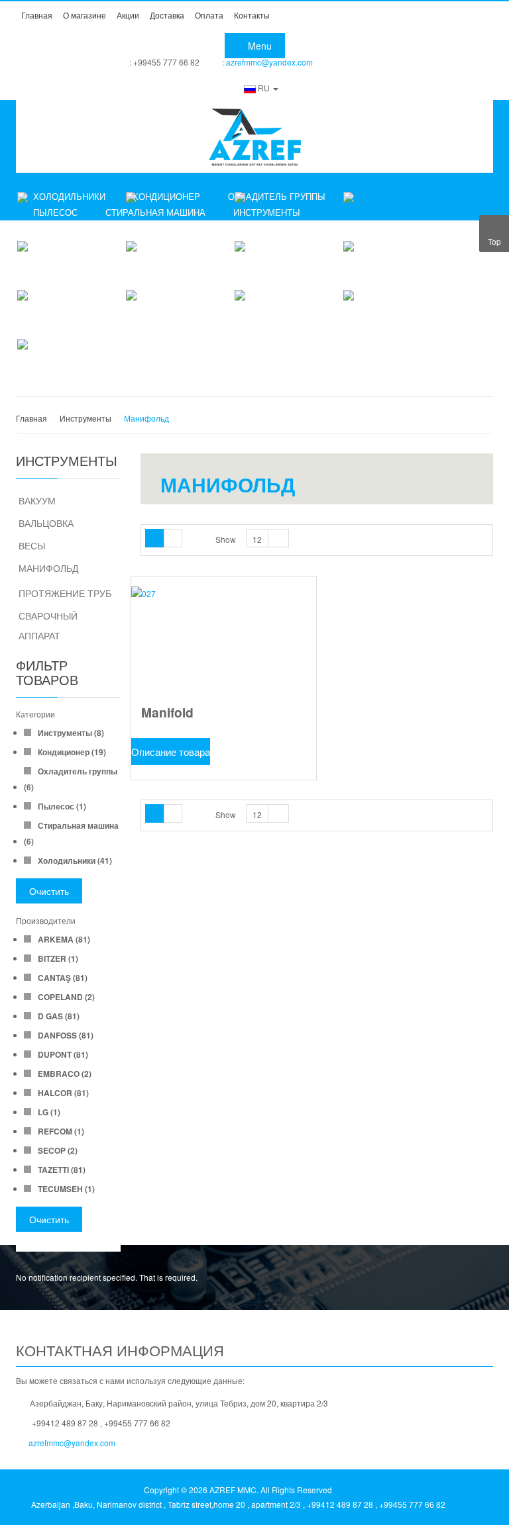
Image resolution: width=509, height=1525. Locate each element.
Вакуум (37, 500)
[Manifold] (223, 646)
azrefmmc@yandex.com (269, 62)
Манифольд (48, 568)
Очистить (49, 891)
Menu (258, 45)
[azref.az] (254, 136)
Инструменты (85, 418)
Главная (31, 418)
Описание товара (170, 752)
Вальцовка (46, 523)
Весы (32, 545)
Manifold (167, 712)
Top (494, 241)
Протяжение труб (65, 593)
